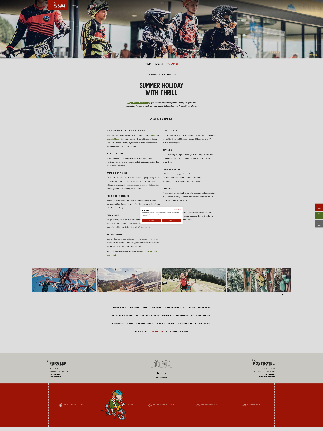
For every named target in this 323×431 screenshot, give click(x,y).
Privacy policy (177, 209)
